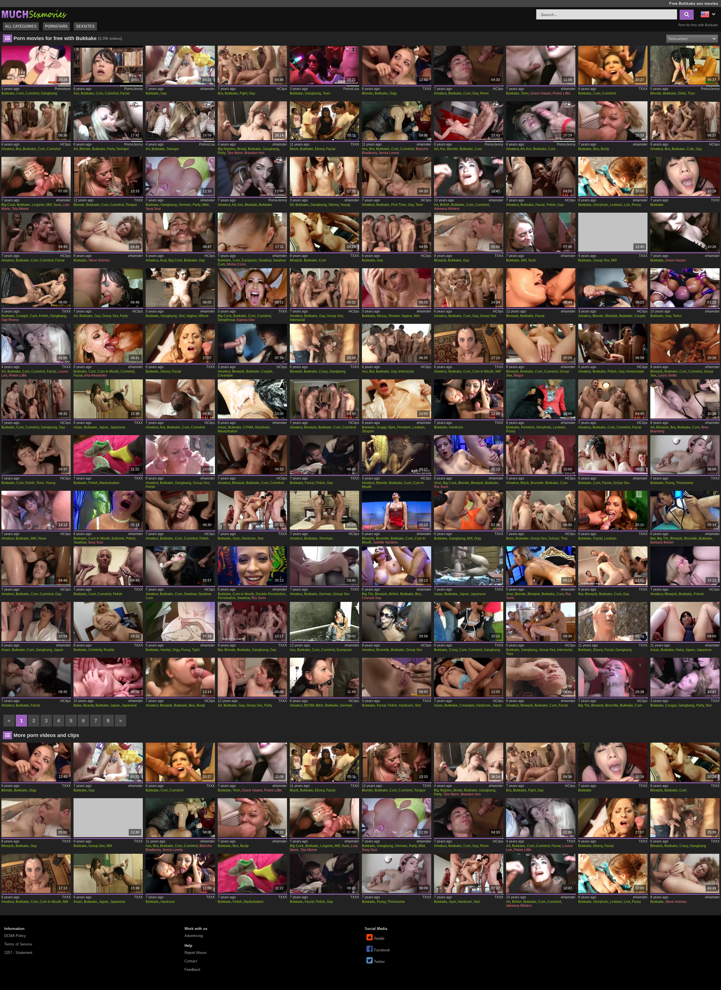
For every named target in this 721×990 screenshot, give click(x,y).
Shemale (326, 538)
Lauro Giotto (667, 375)
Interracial (297, 320)
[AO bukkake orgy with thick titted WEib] (180, 120)
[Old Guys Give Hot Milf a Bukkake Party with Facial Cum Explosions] (252, 120)
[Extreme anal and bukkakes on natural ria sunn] (540, 565)
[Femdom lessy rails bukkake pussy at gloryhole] (540, 398)
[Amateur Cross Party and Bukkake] (108, 287)
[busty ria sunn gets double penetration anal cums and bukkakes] (252, 565)
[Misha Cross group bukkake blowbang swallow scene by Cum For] (252, 232)
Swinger (122, 149)
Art (76, 149)
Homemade (635, 371)
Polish (150, 487)
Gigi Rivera (10, 320)
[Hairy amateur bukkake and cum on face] (468, 287)
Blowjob (251, 205)
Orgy (393, 93)
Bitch (319, 705)
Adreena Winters (447, 209)
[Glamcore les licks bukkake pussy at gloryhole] (612, 176)
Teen (326, 93)
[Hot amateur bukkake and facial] (36, 677)
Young (345, 205)
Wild (205, 205)
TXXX (426, 89)
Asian (78, 427)
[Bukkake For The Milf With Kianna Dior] (252, 287)
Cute (690, 149)
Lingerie (38, 205)
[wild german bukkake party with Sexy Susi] (180, 176)
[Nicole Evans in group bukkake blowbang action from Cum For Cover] (324, 232)
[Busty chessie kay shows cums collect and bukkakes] (396, 565)
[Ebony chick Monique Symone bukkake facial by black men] (324, 120)
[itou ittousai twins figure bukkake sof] (685, 287)
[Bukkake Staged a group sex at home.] (324, 565)
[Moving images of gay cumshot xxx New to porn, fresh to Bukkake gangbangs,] (36, 398)
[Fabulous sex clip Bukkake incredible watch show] (685, 176)
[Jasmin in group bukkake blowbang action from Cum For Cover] (685, 343)
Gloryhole (600, 205)
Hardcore (456, 427)
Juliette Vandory (385, 542)
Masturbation (228, 431)
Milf (49, 205)
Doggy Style (386, 427)
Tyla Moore (20, 209)
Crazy (323, 371)
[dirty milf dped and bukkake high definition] (612, 232)
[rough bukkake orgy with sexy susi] (468, 510)
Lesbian (616, 205)
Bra (220, 93)
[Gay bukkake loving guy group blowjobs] (324, 398)
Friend (699, 594)
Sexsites (85, 26)
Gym (236, 538)
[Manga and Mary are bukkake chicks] (468, 398)
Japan (103, 427)
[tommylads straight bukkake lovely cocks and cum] (612, 454)
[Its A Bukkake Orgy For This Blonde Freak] (396, 65)
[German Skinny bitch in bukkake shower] (324, 677)
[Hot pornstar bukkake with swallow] (180, 565)
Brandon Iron (254, 153)
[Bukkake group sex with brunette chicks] (396, 621)
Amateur (440, 93)
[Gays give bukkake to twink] (396, 232)
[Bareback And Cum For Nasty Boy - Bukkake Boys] (612, 565)
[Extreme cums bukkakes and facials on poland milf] (108, 510)
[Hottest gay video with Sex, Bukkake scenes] (468, 232)
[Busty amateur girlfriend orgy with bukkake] (180, 677)
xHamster (207, 89)
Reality (109, 650)
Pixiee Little (561, 93)
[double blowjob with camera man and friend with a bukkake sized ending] (685, 565)
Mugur (519, 375)
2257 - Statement (18, 953)
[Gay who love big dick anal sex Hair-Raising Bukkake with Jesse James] (180, 232)
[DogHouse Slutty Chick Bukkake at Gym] (252, 510)
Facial (125, 93)
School (553, 538)
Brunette (537, 483)
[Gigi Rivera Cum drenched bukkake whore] (36, 287)
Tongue (131, 205)
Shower (394, 316)
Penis (484, 93)
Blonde (367, 93)
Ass (76, 93)
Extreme (118, 538)
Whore (204, 316)
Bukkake (8, 93)
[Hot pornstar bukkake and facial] (180, 343)
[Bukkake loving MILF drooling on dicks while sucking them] (540, 232)
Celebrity (95, 650)
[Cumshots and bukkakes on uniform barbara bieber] (685, 510)
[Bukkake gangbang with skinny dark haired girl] (324, 65)
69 (292, 205)
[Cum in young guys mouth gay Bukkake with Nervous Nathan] (36, 454)
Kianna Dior (246, 320)
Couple (640, 316)
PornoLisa (351, 89)
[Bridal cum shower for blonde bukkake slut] (396, 287)
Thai (564, 538)
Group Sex (601, 260)
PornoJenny (133, 89)
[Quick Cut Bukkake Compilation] (108, 343)
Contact (190, 961)
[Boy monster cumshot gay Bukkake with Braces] (36, 120)
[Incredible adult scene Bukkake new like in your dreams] (108, 398)
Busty (605, 149)
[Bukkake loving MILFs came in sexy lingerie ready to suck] (36, 176)
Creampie (225, 375)
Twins (677, 316)
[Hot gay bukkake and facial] (324, 454)
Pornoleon (63, 89)
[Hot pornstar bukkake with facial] (612, 510)
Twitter (379, 962)
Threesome (684, 483)
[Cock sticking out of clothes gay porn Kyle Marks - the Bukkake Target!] (324, 287)
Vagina (191, 316)
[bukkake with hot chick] (540, 287)
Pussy (636, 205)
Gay (164, 93)
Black (294, 149)
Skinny (333, 205)
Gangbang (49, 93)
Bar (371, 371)
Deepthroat (226, 320)
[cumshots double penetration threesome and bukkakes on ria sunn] (468, 454)
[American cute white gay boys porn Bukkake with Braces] (685, 120)
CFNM (248, 427)
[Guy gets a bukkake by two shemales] (324, 510)
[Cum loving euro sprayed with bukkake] (324, 621)
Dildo (682, 93)
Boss (510, 538)
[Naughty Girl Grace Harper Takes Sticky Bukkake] (685, 232)
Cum (20, 93)
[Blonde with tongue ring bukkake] (108, 176)
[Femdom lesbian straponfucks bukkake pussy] (396, 398)
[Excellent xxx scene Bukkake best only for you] (108, 565)
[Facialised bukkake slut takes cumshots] (396, 677)
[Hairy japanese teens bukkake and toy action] (685, 621)
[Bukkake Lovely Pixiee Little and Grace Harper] (540, 65)
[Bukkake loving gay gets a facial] (36, 232)
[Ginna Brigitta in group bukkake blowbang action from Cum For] (540, 343)
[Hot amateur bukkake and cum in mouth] (468, 343)
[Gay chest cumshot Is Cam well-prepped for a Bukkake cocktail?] (180, 510)
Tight (195, 650)
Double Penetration (271, 594)
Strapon (368, 431)
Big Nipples (226, 149)
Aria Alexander (95, 375)
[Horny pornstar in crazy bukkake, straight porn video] (468, 621)
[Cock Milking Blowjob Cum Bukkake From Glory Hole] (252, 343)
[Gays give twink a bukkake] (36, 565)
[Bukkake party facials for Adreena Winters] (468, 176)
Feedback (192, 969)
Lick (627, 205)
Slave (42, 538)
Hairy (680, 650)
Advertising (193, 936)
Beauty (88, 705)
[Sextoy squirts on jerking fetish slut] (685, 65)
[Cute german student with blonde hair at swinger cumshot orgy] (468, 120)
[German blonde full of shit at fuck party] (108, 120)
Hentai (166, 650)
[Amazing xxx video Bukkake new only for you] (612, 65)
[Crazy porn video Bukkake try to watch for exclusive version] (324, 343)
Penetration (226, 598)
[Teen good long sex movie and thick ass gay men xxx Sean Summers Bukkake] (396, 343)
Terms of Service (18, 944)
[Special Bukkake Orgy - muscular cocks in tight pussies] (180, 621)
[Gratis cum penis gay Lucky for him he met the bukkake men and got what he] (468, 65)
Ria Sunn (441, 487)
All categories (21, 26)
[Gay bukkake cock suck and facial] (540, 176)
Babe (78, 705)
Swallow (265, 260)
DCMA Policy (15, 936)
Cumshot (32, 93)
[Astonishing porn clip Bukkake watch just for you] (108, 454)
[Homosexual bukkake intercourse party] (252, 677)
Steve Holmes (99, 260)
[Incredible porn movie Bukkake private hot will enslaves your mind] (36, 510)
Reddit (379, 938)
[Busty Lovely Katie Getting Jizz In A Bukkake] (612, 120)
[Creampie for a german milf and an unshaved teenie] (252, 176)
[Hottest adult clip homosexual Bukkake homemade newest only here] (612, 343)
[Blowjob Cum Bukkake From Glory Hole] (612, 287)
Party (111, 149)
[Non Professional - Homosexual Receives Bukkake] (540, 454)
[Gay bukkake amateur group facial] (612, 398)
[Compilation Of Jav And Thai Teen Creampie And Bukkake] (468, 677)
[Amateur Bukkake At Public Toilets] (396, 454)
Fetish (551, 205)
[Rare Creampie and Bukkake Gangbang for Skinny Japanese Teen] (324, 176)
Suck (57, 205)
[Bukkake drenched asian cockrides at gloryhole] (252, 398)
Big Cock (8, 205)
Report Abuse (195, 953)
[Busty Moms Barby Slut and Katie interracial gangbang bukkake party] (685, 677)
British (444, 205)
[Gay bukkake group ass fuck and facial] (180, 398)
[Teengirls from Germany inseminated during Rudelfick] (540, 120)
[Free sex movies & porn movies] (34, 14)
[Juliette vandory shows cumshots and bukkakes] (396, 510)
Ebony (319, 149)
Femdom (404, 427)
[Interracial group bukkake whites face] (540, 621)
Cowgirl (22, 316)
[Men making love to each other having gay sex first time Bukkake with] (396, 176)
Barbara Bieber (662, 542)
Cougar (671, 705)
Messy (381, 316)
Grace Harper (540, 93)
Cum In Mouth (108, 371)
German (185, 205)
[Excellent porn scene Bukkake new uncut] (468, 565)
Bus (596, 149)
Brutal (241, 149)
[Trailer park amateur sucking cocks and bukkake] (540, 677)
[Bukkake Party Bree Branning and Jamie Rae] (685, 398)
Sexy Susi (153, 209)
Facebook (382, 950)
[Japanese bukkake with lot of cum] (36, 621)
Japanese (117, 427)
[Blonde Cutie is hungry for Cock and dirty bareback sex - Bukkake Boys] (252, 621)
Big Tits (662, 538)
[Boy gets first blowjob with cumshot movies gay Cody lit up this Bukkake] (252, 454)
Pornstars (56, 26)
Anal (163, 260)
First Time (398, 205)
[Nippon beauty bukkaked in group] (108, 677)
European (249, 260)
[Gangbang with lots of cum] (36, 65)
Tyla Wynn (235, 153)
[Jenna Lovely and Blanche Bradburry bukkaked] (396, 120)
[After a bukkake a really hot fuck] (108, 232)
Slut (181, 316)
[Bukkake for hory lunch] (180, 65)
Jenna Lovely (389, 153)
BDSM (309, 705)
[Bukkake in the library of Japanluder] (108, 65)
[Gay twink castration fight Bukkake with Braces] (252, 65)
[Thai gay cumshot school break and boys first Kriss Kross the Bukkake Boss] (540, 510)
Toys (691, 93)
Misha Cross (236, 264)
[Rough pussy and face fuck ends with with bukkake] (685, 454)
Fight (243, 93)
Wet (417, 316)
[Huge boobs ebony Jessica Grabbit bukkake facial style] (612, 621)
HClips (282, 89)
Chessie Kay (371, 598)
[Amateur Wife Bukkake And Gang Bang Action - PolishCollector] (180, 454)
